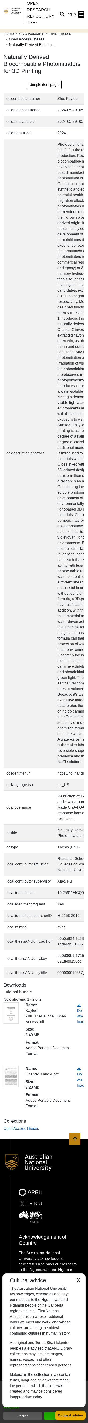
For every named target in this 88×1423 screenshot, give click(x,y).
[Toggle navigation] (81, 14)
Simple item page (44, 85)
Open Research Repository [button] (40, 9)
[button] (62, 14)
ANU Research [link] (31, 34)
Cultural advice (70, 1415)
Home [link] (9, 34)
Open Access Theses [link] (26, 39)
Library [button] (32, 22)
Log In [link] (70, 14)
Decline (22, 1416)
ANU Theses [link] (60, 34)
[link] (21, 1128)
